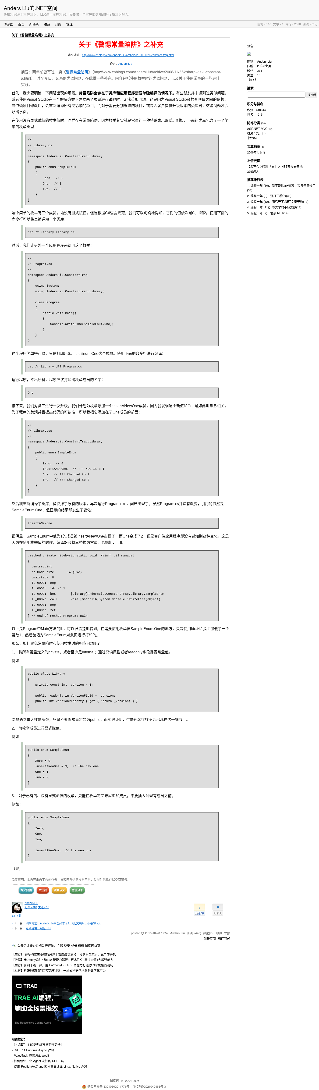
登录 (67, 945)
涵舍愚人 (253, 171)
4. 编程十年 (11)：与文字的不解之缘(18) (274, 207)
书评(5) (252, 137)
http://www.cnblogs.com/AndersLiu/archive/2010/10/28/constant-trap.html (128, 55)
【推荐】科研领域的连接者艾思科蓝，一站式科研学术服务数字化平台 (59, 970)
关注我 (43, 890)
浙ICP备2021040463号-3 (149, 1086)
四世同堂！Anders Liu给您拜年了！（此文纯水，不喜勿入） (63, 923)
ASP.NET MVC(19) (260, 128)
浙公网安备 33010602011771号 (108, 1086)
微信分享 (77, 890)
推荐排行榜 (255, 179)
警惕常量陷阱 (77, 72)
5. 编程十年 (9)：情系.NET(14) (267, 213)
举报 (227, 933)
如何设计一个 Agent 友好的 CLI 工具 (39, 1060)
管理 (69, 24)
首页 (21, 24)
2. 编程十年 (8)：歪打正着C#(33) (269, 195)
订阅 (58, 24)
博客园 (8, 24)
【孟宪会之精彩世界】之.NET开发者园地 (275, 166)
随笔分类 (253, 122)
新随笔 (34, 24)
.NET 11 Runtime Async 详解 (34, 1050)
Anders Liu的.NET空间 (30, 7)
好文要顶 (26, 890)
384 (259, 70)
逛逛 (81, 945)
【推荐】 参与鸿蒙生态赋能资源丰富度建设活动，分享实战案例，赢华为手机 (64, 954)
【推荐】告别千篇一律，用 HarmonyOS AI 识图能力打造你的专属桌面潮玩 (62, 965)
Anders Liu (125, 63)
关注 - (43, 907)
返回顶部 (224, 938)
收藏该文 (59, 890)
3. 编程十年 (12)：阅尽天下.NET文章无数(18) (277, 201)
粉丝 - (31, 907)
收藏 (219, 933)
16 (258, 75)
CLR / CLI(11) (256, 133)
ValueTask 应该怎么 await (31, 1055)
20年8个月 (264, 66)
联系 (47, 24)
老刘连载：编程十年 (38, 928)
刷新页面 (210, 938)
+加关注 (17, 916)
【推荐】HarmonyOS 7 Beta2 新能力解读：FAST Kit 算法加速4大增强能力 (62, 959)
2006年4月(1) (256, 152)
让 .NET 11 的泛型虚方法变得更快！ (39, 1044)
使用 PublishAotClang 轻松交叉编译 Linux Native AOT (50, 1066)
